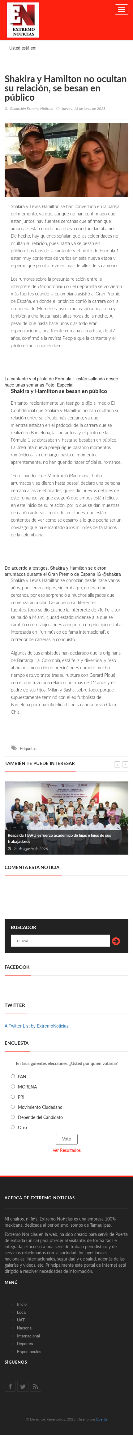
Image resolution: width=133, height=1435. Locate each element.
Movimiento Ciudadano (40, 1107)
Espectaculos (29, 1351)
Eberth (101, 1419)
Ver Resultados (67, 1150)
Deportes (25, 1343)
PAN (22, 1077)
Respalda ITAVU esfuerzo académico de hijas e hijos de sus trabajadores (59, 839)
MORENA (27, 1087)
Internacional (28, 1336)
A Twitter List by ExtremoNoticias (37, 1026)
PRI (21, 1097)
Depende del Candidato (40, 1118)
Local (22, 1312)
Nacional (24, 1328)
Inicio (22, 1304)
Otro (22, 1128)
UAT (21, 1320)
